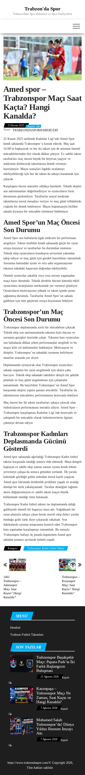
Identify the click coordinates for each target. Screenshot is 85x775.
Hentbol (15, 627)
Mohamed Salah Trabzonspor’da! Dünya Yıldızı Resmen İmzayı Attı (55, 726)
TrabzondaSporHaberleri (35, 130)
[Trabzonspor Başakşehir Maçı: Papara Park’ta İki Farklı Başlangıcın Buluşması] (21, 663)
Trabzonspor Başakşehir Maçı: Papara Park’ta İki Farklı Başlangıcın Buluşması (55, 664)
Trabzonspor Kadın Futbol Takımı (45, 548)
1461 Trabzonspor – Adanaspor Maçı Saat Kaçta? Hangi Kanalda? (12, 587)
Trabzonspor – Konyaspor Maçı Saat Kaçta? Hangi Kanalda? (71, 585)
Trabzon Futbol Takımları (27, 634)
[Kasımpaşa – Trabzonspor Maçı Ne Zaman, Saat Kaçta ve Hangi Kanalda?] (21, 694)
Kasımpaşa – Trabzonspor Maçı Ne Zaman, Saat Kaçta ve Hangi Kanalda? (53, 695)
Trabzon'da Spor (42, 8)
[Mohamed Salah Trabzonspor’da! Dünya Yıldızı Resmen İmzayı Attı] (21, 726)
